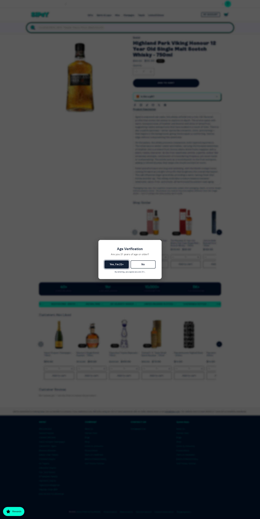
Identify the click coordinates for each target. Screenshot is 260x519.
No (143, 264)
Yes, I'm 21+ (117, 264)
